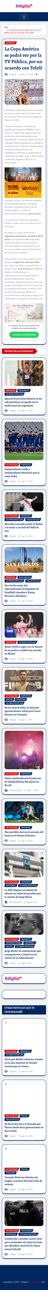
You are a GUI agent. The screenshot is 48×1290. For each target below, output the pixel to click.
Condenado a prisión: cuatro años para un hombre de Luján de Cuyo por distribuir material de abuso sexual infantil (23, 1244)
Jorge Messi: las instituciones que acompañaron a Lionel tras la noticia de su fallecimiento (23, 954)
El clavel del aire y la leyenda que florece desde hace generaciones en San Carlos (24, 1127)
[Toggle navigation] (24, 16)
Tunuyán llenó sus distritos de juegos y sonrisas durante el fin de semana (23, 1180)
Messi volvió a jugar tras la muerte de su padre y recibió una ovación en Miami (24, 650)
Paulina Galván (15, 790)
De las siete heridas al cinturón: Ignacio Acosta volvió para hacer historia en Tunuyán (23, 711)
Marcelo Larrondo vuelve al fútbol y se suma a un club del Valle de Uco (23, 527)
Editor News (35, 1282)
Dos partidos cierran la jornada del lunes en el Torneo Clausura (24, 833)
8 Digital (12, 74)
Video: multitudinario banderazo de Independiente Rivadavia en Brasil (23, 781)
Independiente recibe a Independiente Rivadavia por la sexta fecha (22, 472)
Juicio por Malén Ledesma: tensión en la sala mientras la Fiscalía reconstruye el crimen (24, 1062)
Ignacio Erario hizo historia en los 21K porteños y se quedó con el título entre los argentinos (23, 402)
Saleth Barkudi (15, 902)
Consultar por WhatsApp (24, 335)
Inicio (6, 27)
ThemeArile (24, 1285)
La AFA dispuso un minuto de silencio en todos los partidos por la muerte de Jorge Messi (23, 893)
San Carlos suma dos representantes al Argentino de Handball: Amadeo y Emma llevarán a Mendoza (22, 591)
